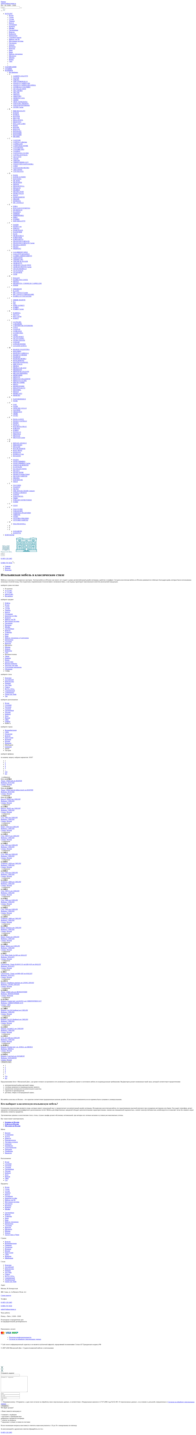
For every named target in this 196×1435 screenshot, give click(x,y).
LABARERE (17, 324)
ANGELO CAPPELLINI (21, 83)
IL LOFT (16, 291)
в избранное (6, 777)
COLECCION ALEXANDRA (23, 164)
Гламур (7, 687)
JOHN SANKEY (19, 305)
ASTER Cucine (18, 107)
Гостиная (8, 707)
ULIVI (15, 505)
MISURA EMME (19, 382)
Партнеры (8, 1149)
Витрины (12, 47)
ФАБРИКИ (9, 70)
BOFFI (15, 125)
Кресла (11, 23)
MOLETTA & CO (19, 388)
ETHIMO (16, 219)
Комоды (12, 32)
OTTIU (15, 415)
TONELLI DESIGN (20, 493)
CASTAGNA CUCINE (21, 153)
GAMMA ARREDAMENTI (22, 256)
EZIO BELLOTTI (19, 221)
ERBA (15, 217)
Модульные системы (16, 41)
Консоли (12, 48)
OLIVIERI (16, 410)
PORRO (16, 430)
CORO (15, 166)
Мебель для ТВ (14, 39)
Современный (10, 691)
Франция (8, 743)
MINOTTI (16, 377)
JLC (14, 302)
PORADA (16, 428)
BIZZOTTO (17, 122)
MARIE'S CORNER (20, 355)
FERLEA (16, 228)
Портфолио (9, 1146)
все (6, 774)
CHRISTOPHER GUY (21, 162)
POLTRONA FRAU (20, 426)
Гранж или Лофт (10, 694)
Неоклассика (9, 681)
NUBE (15, 401)
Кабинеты (12, 34)
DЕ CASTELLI (18, 203)
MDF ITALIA (17, 364)
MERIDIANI (17, 370)
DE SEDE (16, 181)
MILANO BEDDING (20, 373)
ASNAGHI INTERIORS (21, 105)
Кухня (7, 703)
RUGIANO (17, 456)
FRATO (15, 247)
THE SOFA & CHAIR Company (24, 491)
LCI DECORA (18, 333)
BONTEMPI (17, 133)
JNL (14, 303)
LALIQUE (16, 329)
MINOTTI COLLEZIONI (21, 379)
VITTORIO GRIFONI (20, 520)
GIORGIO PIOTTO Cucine (22, 267)
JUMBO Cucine (18, 309)
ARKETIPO (17, 96)
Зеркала (11, 45)
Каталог (8, 1133)
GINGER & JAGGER (20, 261)
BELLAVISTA (18, 120)
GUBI (15, 274)
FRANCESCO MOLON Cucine (24, 243)
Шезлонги (12, 56)
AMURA (16, 80)
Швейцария (9, 1258)
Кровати (12, 26)
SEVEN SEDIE (18, 472)
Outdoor (7, 721)
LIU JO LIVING (18, 338)
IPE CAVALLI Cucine (20, 292)
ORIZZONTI (17, 412)
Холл (6, 716)
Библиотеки (13, 36)
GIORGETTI (17, 263)
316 (6, 772)
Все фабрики (13, 72)
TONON (16, 494)
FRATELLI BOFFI (19, 245)
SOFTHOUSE (18, 480)
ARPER (15, 100)
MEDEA (16, 366)
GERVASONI (17, 258)
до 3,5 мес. (8, 590)
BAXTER (16, 116)
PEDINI (15, 423)
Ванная (7, 718)
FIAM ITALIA (18, 230)
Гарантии (8, 1144)
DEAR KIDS (17, 182)
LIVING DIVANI (19, 340)
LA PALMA (17, 322)
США (7, 732)
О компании (9, 1135)
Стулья (11, 19)
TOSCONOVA (18, 496)
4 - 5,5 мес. (8, 592)
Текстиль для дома (11, 665)
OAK (15, 404)
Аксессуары (9, 662)
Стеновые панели (15, 37)
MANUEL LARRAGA (21, 353)
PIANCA (16, 425)
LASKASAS (17, 331)
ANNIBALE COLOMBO (21, 87)
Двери (7, 656)
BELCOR (16, 118)
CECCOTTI (17, 157)
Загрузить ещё (6, 1062)
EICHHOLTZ (17, 210)
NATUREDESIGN (19, 399)
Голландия (8, 734)
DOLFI (15, 195)
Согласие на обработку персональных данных (25, 1339)
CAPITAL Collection (20, 142)
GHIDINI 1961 (18, 259)
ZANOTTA (17, 533)
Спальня (8, 708)
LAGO (15, 327)
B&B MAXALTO (19, 111)
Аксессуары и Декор (12, 1235)
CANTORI (17, 140)
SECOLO (16, 471)
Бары (11, 50)
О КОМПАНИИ (10, 67)
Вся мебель (9, 596)
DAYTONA (17, 179)
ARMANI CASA (19, 98)
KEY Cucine (17, 316)
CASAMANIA (18, 147)
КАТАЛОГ (9, 13)
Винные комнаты (11, 663)
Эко (6, 696)
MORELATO (17, 393)
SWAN (15, 482)
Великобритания (11, 730)
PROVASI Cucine (19, 437)
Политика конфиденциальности (20, 1337)
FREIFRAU (17, 248)
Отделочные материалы (13, 667)
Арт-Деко (8, 685)
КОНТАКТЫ (9, 535)
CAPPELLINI (18, 144)
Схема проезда (6, 1295)
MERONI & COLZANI (21, 371)
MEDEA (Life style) (19, 368)
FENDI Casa (17, 226)
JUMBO (16, 307)
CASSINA (16, 151)
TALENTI (16, 487)
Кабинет (8, 714)
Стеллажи (8, 641)
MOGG (15, 384)
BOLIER (16, 127)
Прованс (8, 683)
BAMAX (16, 114)
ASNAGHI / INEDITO (21, 103)
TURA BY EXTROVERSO (22, 500)
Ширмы (11, 58)
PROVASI (16, 436)
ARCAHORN (18, 91)
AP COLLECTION (19, 89)
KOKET (16, 318)
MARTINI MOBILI (19, 359)
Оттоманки (13, 24)
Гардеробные (13, 30)
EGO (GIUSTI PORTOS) (21, 208)
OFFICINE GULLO (20, 408)
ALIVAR (16, 78)
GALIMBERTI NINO (20, 252)
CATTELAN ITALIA (20, 155)
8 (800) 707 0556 (6, 1306)
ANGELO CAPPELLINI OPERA (24, 85)
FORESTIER (17, 237)
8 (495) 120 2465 (6, 558)
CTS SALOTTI (18, 171)
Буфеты (7, 603)
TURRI (15, 502)
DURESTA (17, 201)
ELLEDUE (17, 212)
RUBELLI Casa (18, 454)
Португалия (9, 737)
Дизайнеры (9, 1151)
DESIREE (16, 190)
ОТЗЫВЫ (8, 69)
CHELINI (16, 160)
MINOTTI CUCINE (20, 381)
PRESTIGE (17, 434)
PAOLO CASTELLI (20, 421)
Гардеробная (9, 710)
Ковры (11, 59)
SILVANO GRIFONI (20, 476)
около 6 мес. (9, 594)
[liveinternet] (5, 1327)
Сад (6, 1180)
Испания (8, 739)
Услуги (7, 1136)
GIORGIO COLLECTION (22, 265)
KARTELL (17, 313)
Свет (10, 61)
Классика (8, 678)
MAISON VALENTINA (21, 349)
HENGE (16, 281)
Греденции (13, 43)
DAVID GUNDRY (19, 177)
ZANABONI (17, 531)
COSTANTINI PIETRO (21, 168)
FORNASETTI (18, 239)
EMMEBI (16, 214)
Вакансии (8, 1153)
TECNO (16, 489)
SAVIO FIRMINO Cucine (21, 463)
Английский (9, 680)
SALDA (16, 459)
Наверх (3, 2)
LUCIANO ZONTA (20, 346)
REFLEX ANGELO (20, 443)
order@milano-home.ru (8, 3)
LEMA (15, 335)
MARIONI (16, 357)
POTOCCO (17, 432)
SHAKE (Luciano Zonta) (21, 474)
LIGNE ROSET (18, 337)
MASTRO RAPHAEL (20, 362)
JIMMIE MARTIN (19, 300)
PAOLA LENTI (18, 419)
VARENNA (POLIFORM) (22, 513)
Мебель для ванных (16, 54)
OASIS (15, 406)
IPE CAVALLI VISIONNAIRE (23, 294)
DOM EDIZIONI (19, 197)
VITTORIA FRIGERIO (21, 518)
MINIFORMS (17, 375)
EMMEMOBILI (18, 215)
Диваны (12, 21)
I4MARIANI (17, 289)
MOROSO (16, 395)
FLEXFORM (17, 232)
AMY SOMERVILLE (20, 81)
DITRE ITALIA (18, 193)
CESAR (15, 158)
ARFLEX (16, 94)
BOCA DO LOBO (19, 124)
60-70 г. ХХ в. (9, 689)
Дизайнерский (10, 1280)
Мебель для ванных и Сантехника (17, 638)
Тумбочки (8, 632)
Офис (7, 720)
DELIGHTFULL (18, 186)
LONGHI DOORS (19, 344)
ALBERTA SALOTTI (20, 76)
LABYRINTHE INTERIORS (23, 326)
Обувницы (8, 669)
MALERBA (17, 351)
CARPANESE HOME (20, 146)
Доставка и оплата (11, 1142)
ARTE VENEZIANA (20, 102)
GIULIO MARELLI (20, 269)
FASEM (15, 225)
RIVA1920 (16, 447)
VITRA (15, 516)
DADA (15, 175)
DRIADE (16, 199)
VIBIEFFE (16, 515)
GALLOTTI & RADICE (21, 254)
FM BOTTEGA (18, 236)
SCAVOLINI (17, 467)
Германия (8, 747)
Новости (8, 1138)
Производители (10, 1140)
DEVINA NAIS (18, 192)
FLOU (15, 234)
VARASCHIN (18, 511)
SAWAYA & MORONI (20, 465)
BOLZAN (16, 129)
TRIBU (15, 498)
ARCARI (16, 92)
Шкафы (11, 28)
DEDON (16, 184)
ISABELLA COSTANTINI (22, 296)
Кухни (11, 15)
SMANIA (16, 478)
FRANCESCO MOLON (21, 241)
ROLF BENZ (17, 450)
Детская (7, 712)
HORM (15, 285)
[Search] (3, 554)
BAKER (16, 113)
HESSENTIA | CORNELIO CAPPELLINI (27, 283)
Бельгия (7, 736)
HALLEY (16, 278)
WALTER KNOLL (19, 524)
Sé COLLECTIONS (20, 469)
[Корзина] (4, 10)
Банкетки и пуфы (11, 616)
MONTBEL (17, 390)
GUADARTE (17, 272)
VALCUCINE (18, 509)
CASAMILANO (18, 149)
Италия (7, 741)
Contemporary (9, 692)
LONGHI (16, 342)
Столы (11, 17)
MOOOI (16, 392)
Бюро (11, 52)
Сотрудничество (10, 1147)
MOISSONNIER (18, 386)
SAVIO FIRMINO (19, 461)
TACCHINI (17, 485)
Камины (8, 658)
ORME (15, 414)
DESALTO (17, 188)
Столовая (8, 705)
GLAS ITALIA (18, 270)
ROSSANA (17, 452)
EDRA (15, 206)
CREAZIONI (17, 169)
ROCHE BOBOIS (19, 448)
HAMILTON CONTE (20, 280)
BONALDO (17, 131)
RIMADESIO (17, 445)
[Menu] (1, 10)
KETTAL (16, 314)
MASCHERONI (18, 360)
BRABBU (16, 136)
